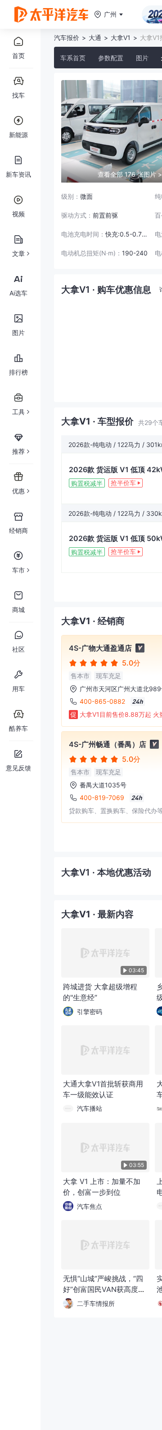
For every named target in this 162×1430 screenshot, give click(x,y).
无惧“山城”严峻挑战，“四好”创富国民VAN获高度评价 (104, 1289)
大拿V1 (120, 37)
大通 (95, 37)
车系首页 (73, 58)
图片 (142, 58)
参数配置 (110, 58)
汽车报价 (66, 37)
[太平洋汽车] (51, 14)
